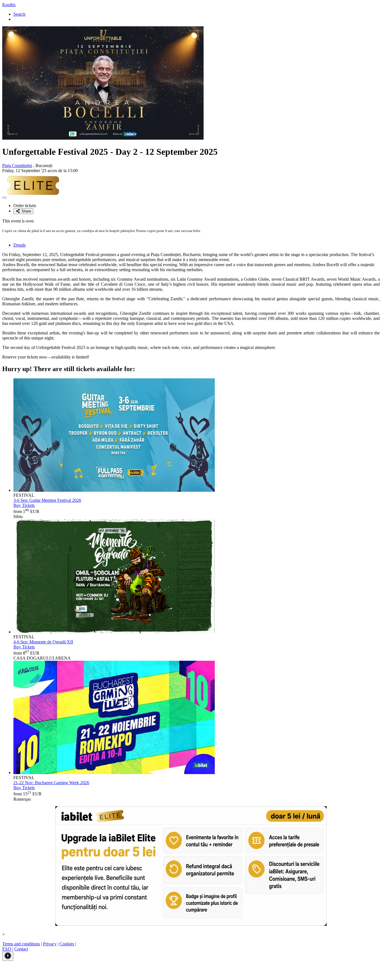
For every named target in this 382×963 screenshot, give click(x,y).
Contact (21, 948)
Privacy (49, 943)
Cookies (67, 943)
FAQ (6, 948)
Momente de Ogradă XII (43, 641)
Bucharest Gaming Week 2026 (51, 782)
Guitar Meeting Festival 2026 (47, 500)
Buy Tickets (24, 505)
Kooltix (9, 4)
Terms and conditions (21, 943)
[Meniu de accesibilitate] (7, 956)
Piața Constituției (17, 165)
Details (19, 245)
